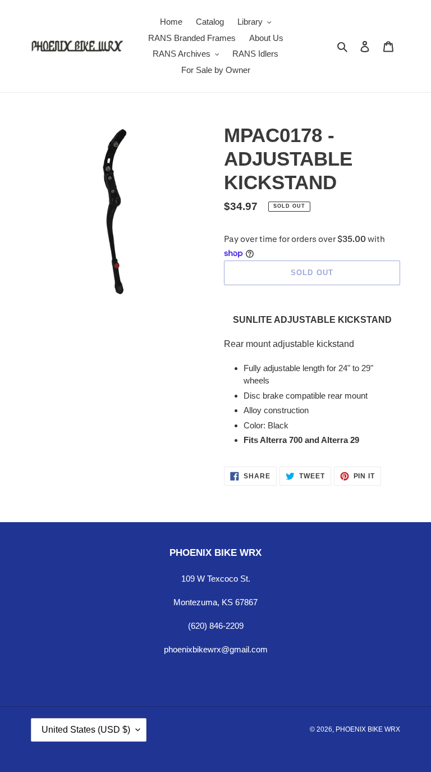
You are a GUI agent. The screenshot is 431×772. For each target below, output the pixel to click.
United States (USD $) (86, 729)
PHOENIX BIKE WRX (368, 729)
